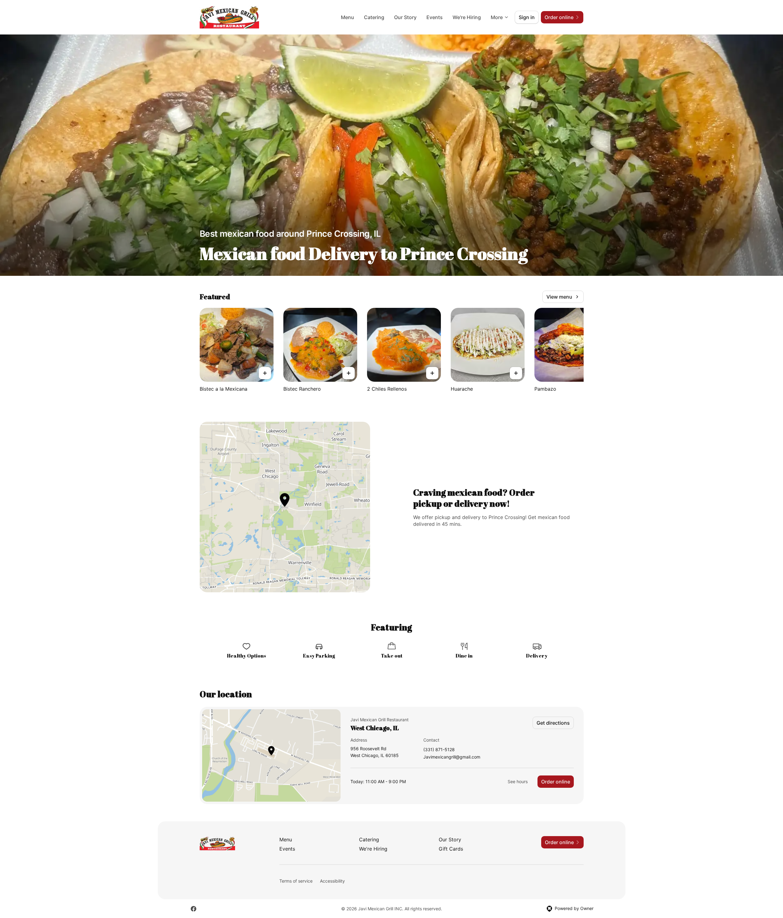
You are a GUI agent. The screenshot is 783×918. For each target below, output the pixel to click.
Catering (374, 17)
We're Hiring (467, 17)
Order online (555, 782)
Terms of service (296, 881)
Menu (347, 17)
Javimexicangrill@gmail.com (451, 757)
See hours (518, 781)
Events (434, 17)
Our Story (405, 17)
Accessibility (332, 881)
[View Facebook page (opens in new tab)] (193, 908)
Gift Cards (451, 849)
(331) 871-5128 (439, 750)
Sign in (527, 17)
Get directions (553, 723)
